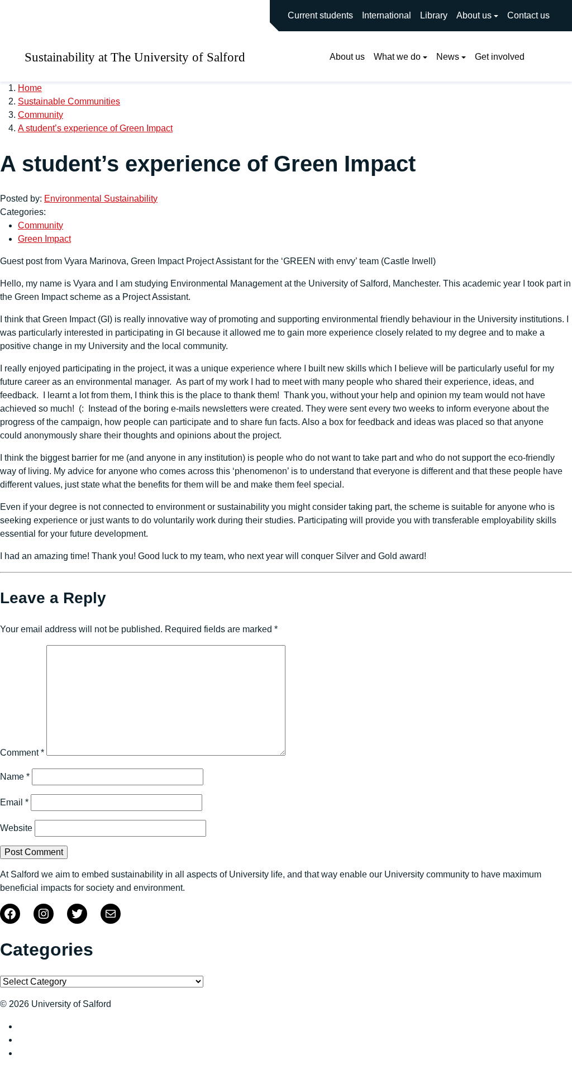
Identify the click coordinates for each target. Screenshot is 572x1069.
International (386, 15)
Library (433, 15)
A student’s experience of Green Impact (95, 128)
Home (30, 88)
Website (16, 828)
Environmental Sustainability (101, 198)
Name (15, 776)
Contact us (528, 15)
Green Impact (44, 239)
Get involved (500, 56)
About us (474, 15)
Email (14, 802)
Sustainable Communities (69, 101)
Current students (320, 15)
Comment (22, 752)
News (447, 56)
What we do (397, 56)
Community (40, 115)
